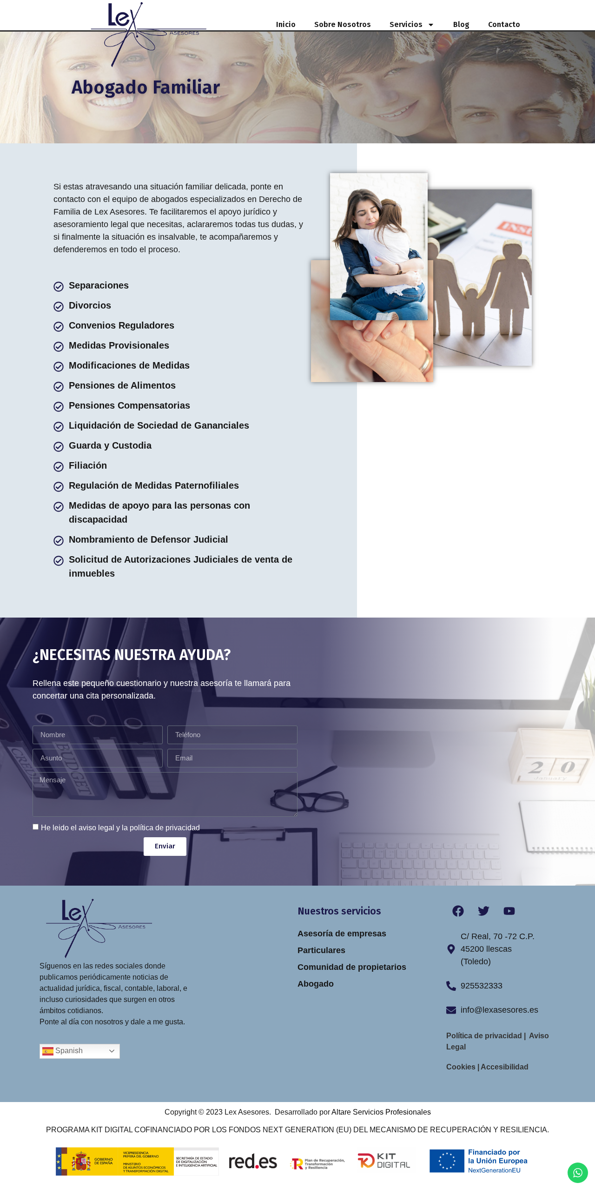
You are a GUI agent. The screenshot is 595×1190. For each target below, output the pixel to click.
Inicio (286, 24)
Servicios (406, 24)
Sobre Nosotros (342, 24)
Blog (461, 24)
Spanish (68, 1051)
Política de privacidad (485, 1036)
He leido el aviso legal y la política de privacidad (120, 828)
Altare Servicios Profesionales (381, 1112)
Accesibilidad (504, 1067)
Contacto (504, 24)
